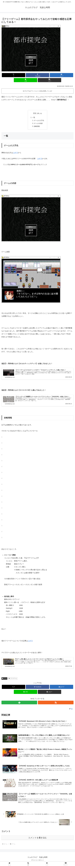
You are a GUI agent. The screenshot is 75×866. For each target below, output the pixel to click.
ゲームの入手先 (39, 120)
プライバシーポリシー (37, 860)
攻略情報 (37, 126)
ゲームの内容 (38, 123)
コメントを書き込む (37, 838)
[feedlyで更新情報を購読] (19, 702)
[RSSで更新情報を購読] (56, 702)
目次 (34, 113)
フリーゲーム (13, 678)
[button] (49, 80)
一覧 (33, 117)
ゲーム (5, 678)
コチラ (15, 153)
